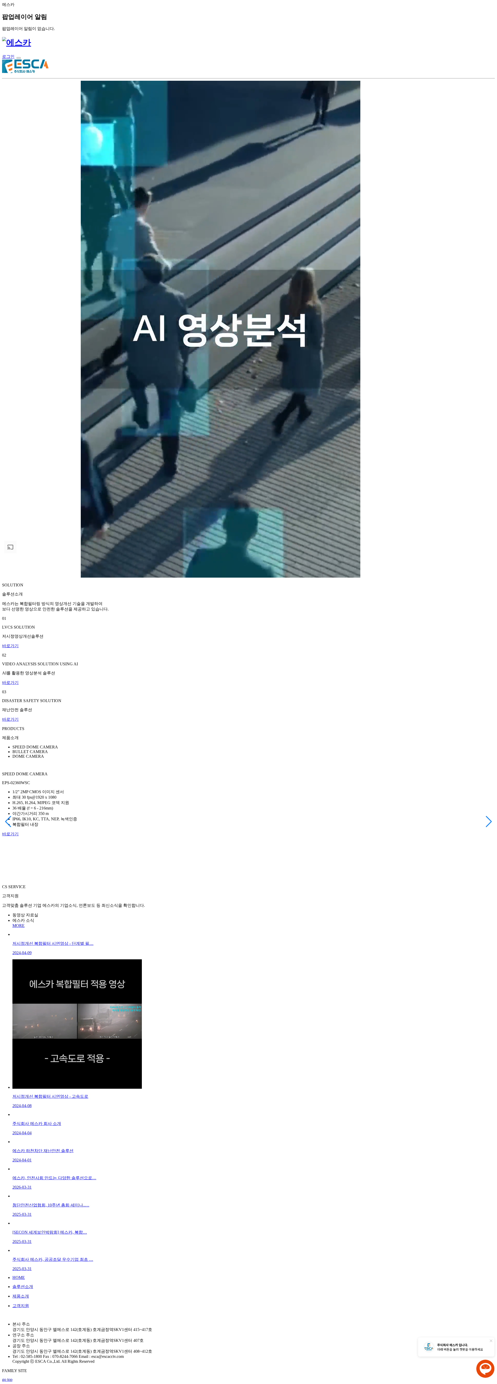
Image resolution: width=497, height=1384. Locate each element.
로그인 (8, 56)
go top (7, 1379)
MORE (18, 925)
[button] (8, 821)
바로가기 (10, 646)
